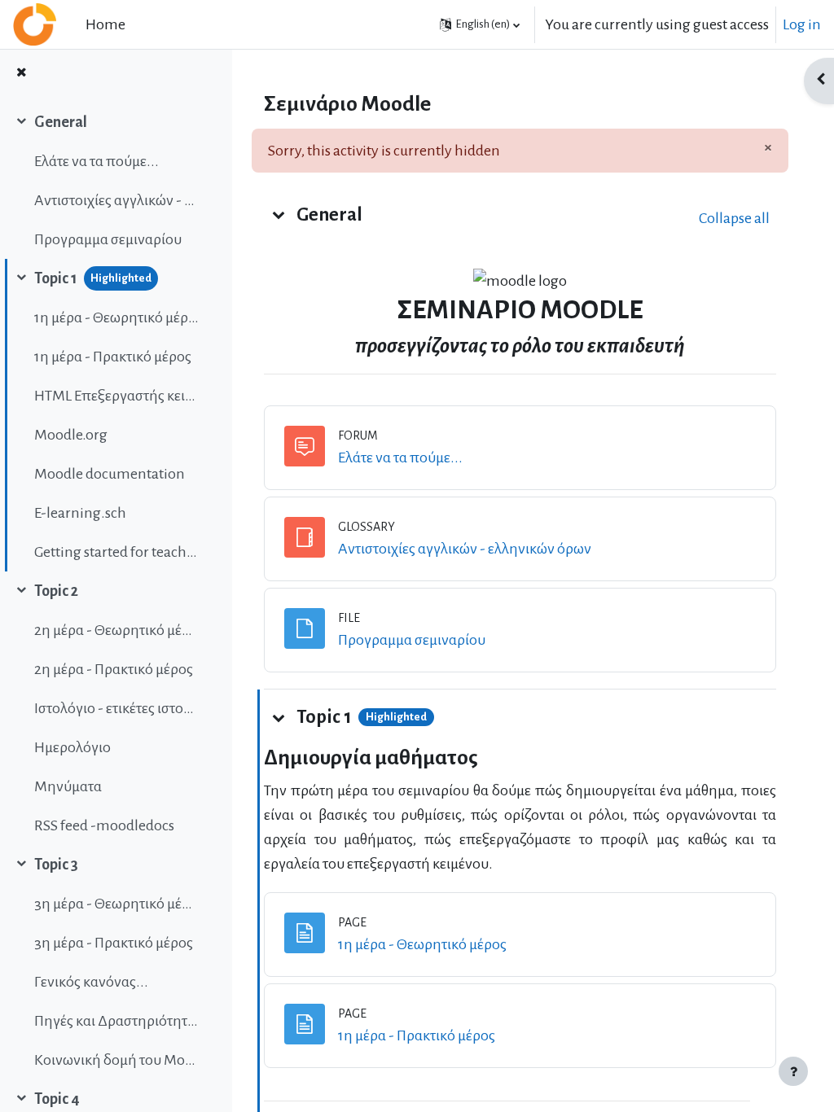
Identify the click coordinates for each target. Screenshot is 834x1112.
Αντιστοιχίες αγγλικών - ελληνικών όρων (117, 200)
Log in (802, 24)
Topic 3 (56, 864)
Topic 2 (56, 591)
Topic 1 (55, 278)
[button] (479, 24)
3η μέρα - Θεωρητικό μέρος (117, 903)
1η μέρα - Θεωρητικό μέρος (117, 317)
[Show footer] (793, 1071)
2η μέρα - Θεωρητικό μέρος (117, 630)
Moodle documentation (109, 474)
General (60, 122)
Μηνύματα (68, 786)
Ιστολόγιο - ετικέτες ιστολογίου (117, 708)
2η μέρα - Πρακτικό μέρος (113, 669)
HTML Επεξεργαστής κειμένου (117, 395)
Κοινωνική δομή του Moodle (117, 1060)
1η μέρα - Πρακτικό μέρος (112, 356)
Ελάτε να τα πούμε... (96, 161)
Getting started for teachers (117, 552)
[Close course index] (21, 73)
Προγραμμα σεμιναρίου (108, 239)
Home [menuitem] (105, 24)
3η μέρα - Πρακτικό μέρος (113, 943)
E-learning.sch (80, 513)
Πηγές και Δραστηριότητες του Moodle (117, 1021)
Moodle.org (71, 435)
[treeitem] (115, 181)
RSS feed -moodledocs (104, 825)
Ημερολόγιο (72, 747)
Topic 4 (57, 1099)
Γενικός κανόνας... (91, 982)
